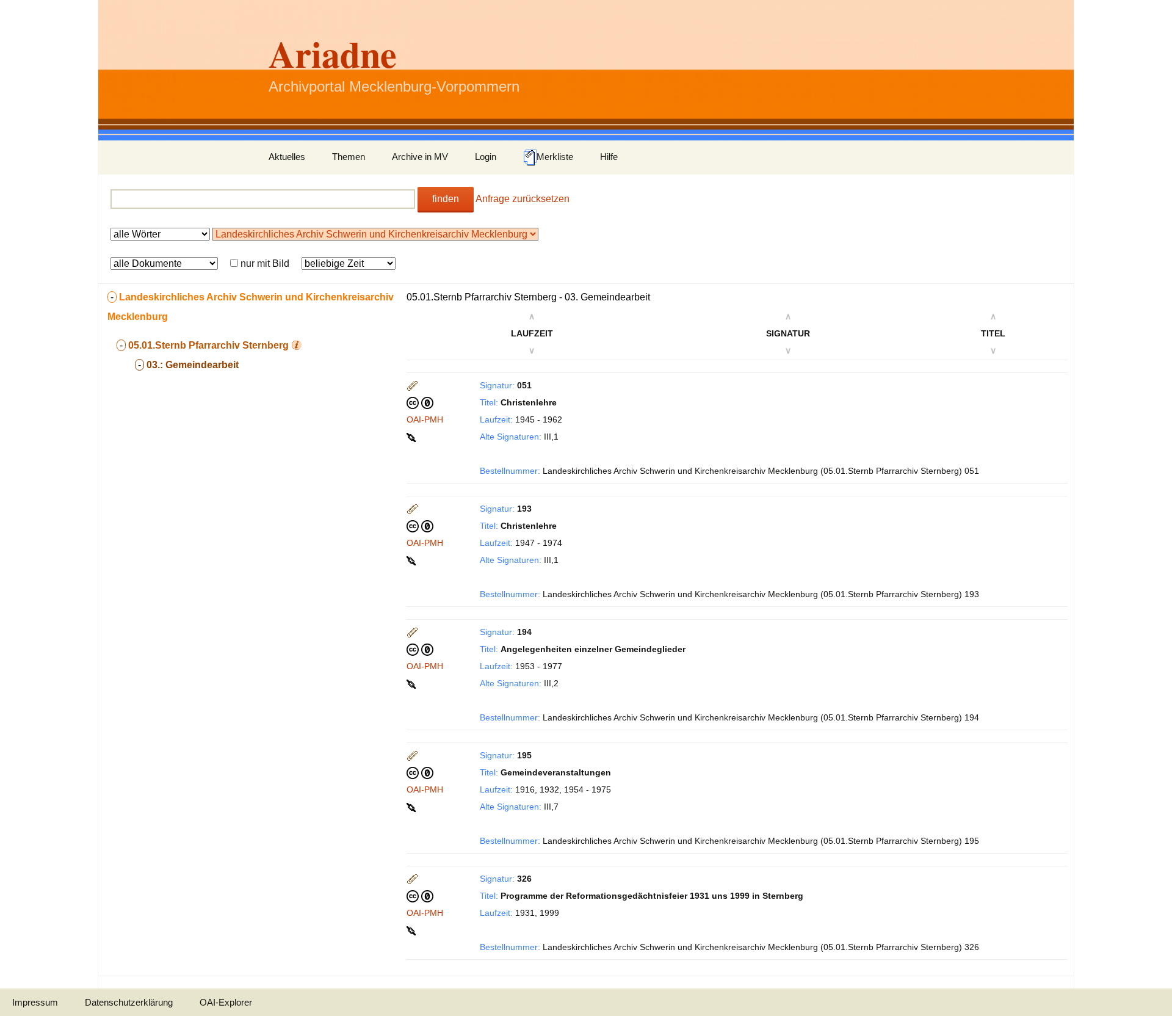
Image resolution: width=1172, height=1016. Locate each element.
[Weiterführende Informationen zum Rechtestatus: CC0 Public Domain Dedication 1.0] (420, 402)
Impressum (35, 1002)
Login (485, 156)
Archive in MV (420, 156)
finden (445, 199)
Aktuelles (287, 156)
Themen (348, 156)
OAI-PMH (425, 419)
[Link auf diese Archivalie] (412, 436)
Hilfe (609, 156)
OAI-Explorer (226, 1002)
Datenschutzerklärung (129, 1002)
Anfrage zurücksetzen (523, 199)
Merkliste (555, 156)
